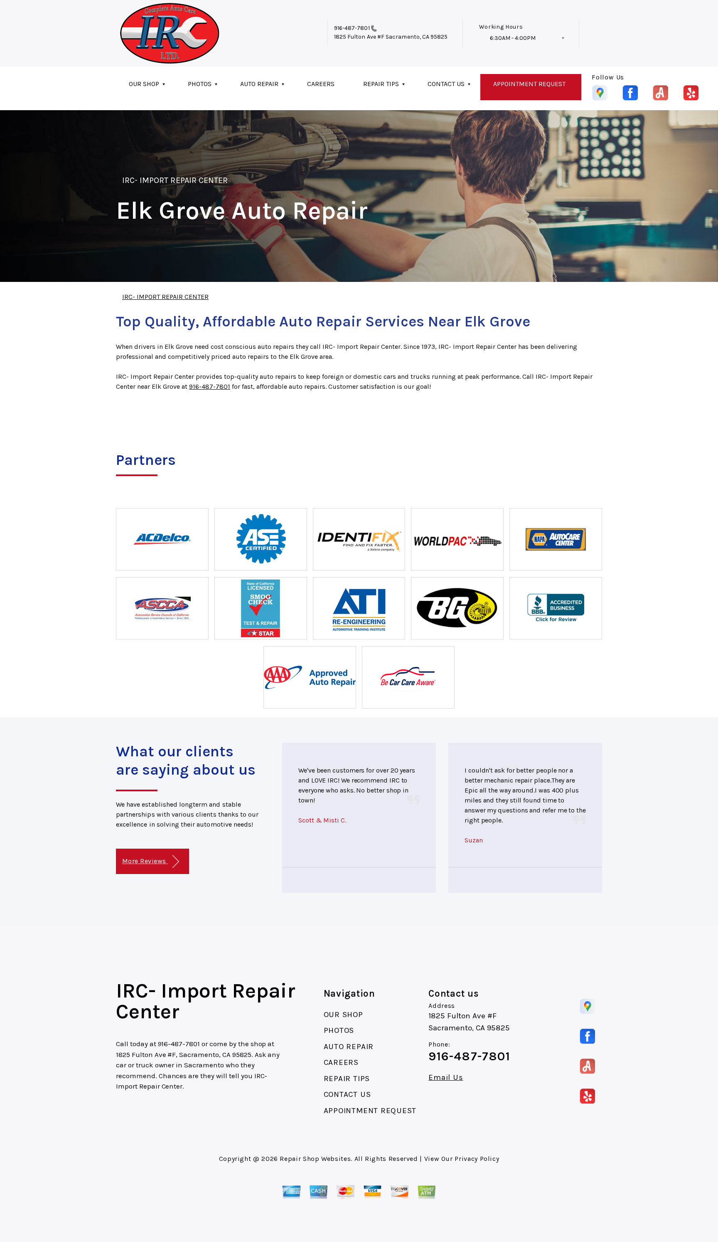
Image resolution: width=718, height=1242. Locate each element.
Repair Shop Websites (315, 1159)
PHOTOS (199, 84)
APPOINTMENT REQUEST (529, 84)
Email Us (445, 1078)
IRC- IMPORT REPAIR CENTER (175, 180)
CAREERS (320, 84)
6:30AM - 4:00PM (513, 38)
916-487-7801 (352, 28)
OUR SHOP (144, 84)
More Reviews (145, 861)
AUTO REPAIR (259, 84)
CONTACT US (446, 84)
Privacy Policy (477, 1159)
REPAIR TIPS (381, 84)
